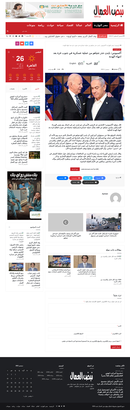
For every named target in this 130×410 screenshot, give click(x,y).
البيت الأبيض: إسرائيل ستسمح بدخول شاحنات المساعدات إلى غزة (18, 109)
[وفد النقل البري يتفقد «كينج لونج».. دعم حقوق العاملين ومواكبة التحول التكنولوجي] (32, 236)
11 (31, 383)
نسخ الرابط (75, 169)
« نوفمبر (30, 396)
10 (7, 378)
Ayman (115, 69)
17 (7, 383)
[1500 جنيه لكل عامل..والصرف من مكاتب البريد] (110, 266)
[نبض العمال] (108, 11)
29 (15, 391)
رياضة (41, 25)
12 (27, 383)
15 (15, 383)
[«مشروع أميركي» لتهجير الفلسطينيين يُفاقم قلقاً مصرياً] (34, 99)
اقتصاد (69, 25)
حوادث (50, 25)
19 (27, 387)
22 (15, 387)
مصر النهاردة (101, 25)
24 (7, 387)
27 (23, 391)
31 (7, 391)
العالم (88, 25)
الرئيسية (115, 25)
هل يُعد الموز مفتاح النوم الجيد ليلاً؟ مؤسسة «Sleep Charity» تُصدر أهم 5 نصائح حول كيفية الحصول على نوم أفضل (18, 157)
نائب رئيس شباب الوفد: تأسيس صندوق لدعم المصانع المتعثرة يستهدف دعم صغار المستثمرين (86, 272)
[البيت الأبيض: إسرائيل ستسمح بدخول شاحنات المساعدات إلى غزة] (34, 109)
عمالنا (79, 25)
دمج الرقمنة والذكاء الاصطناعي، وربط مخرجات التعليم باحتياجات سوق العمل (59, 272)
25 (31, 391)
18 (31, 387)
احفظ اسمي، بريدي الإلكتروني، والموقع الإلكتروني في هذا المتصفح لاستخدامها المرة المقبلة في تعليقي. (91, 341)
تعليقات (12, 89)
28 (19, 391)
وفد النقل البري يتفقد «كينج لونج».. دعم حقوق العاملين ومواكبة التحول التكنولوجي (33, 247)
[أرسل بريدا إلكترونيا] (112, 69)
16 (11, 383)
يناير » (25, 396)
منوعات (31, 25)
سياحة (60, 25)
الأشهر (37, 89)
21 (19, 387)
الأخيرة (25, 89)
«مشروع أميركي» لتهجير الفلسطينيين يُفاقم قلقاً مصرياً (18, 99)
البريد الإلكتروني (116, 333)
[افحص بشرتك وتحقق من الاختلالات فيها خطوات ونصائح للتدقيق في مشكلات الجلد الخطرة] (34, 142)
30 (11, 391)
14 (19, 383)
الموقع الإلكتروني (78, 333)
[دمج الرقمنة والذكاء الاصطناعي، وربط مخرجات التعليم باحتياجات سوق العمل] (59, 261)
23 (11, 387)
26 (27, 391)
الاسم (119, 326)
